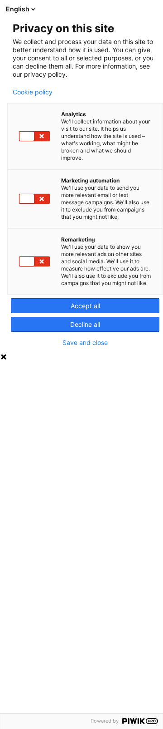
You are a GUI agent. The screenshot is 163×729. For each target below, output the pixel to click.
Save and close (85, 342)
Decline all (85, 324)
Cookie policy (33, 92)
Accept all (85, 306)
